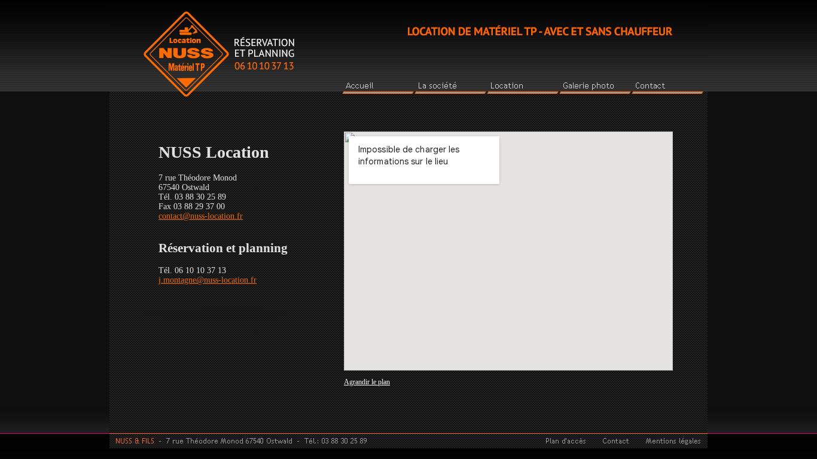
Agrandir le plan (367, 382)
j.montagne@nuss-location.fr (207, 280)
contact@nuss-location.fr (200, 216)
